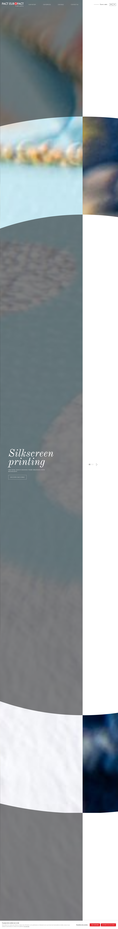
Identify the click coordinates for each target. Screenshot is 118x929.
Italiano (114, 4)
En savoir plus (26, 926)
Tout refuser (95, 924)
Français (111, 4)
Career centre (103, 4)
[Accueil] (13, 3)
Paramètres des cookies (82, 924)
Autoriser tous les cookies (108, 924)
